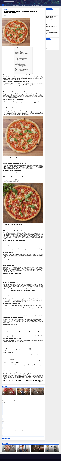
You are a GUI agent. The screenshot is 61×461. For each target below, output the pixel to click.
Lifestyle (17, 5)
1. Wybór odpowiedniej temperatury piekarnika (21, 65)
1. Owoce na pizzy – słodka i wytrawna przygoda (21, 54)
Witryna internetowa (4, 425)
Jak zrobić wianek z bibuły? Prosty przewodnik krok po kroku (8, 392)
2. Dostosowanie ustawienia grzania (20, 66)
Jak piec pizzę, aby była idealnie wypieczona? (20, 64)
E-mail (3, 421)
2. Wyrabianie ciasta (18, 60)
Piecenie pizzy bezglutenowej (19, 52)
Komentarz (4, 402)
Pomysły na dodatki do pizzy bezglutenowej (21, 51)
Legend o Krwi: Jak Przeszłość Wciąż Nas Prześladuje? (12, 380)
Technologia (33, 5)
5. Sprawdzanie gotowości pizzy (19, 68)
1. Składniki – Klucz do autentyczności (20, 70)
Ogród (28, 5)
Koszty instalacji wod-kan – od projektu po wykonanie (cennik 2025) (37, 449)
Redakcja (42, 5)
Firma (14, 5)
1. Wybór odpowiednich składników (20, 59)
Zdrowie (37, 5)
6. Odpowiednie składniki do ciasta (20, 63)
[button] (31, 48)
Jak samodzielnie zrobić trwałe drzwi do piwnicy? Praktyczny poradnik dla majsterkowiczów (51, 30)
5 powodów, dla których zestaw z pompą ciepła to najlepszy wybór (51, 449)
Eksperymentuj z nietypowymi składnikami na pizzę (22, 53)
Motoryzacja (23, 5)
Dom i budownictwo (8, 5)
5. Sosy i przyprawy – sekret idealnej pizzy (21, 57)
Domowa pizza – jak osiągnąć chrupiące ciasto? (21, 58)
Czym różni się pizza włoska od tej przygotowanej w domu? (21, 69)
